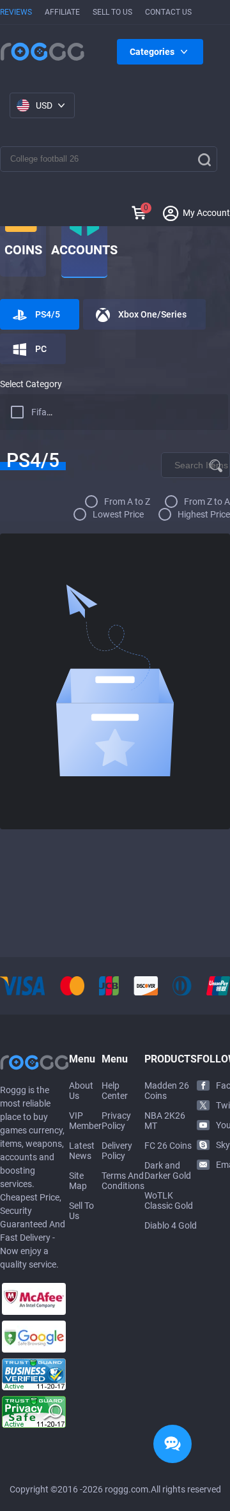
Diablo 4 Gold (170, 1225)
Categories (152, 52)
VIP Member (85, 1120)
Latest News (82, 1150)
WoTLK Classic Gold (168, 1200)
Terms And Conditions (123, 1180)
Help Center (115, 1090)
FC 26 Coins (168, 1145)
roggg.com (126, 1489)
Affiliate (62, 12)
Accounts (84, 249)
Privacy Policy (116, 1120)
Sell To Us (112, 12)
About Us (81, 1090)
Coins (23, 249)
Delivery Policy (117, 1150)
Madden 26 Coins (166, 1090)
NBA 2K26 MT (164, 1120)
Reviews (16, 12)
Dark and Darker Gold (167, 1170)
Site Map (78, 1180)
